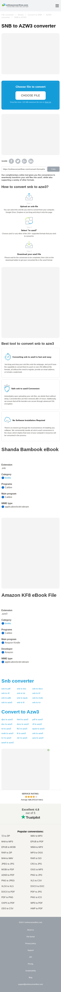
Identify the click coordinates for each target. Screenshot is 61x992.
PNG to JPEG (8, 880)
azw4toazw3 (7, 742)
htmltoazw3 (22, 719)
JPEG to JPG (7, 864)
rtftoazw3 (37, 724)
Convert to (20, 711)
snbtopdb (6, 698)
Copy (53, 169)
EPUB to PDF (36, 841)
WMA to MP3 (36, 847)
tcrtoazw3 (6, 738)
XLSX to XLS (7, 886)
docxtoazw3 (23, 724)
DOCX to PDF (8, 892)
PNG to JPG (36, 875)
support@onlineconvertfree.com (30, 984)
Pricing (30, 964)
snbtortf (5, 693)
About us (30, 930)
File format (31, 937)
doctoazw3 (6, 724)
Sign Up (48, 102)
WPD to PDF (36, 903)
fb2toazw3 (22, 728)
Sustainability (30, 971)
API (30, 957)
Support (31, 950)
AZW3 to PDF (7, 875)
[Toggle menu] (57, 5)
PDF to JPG (36, 892)
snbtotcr (36, 702)
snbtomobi (37, 698)
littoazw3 (21, 733)
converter (17, 681)
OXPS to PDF (7, 903)
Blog (30, 978)
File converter (7, 15)
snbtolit (20, 702)
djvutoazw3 (7, 719)
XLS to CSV (36, 880)
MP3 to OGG (36, 852)
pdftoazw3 (37, 719)
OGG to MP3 (36, 869)
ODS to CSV (7, 908)
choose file (30, 95)
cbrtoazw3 (22, 738)
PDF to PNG (7, 897)
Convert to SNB (35, 15)
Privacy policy (30, 944)
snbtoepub (22, 698)
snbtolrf (36, 693)
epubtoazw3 (38, 728)
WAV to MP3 (36, 836)
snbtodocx (37, 689)
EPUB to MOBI (8, 847)
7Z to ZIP (5, 836)
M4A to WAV (7, 858)
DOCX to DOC (37, 886)
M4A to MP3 (7, 841)
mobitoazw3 (7, 733)
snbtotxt (21, 693)
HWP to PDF (36, 908)
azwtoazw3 (37, 738)
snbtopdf (5, 689)
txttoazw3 (6, 728)
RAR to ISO (36, 858)
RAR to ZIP (6, 852)
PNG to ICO (36, 897)
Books (21, 15)
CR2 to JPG (36, 864)
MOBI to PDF (7, 869)
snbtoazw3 (6, 702)
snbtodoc (21, 689)
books (8, 478)
